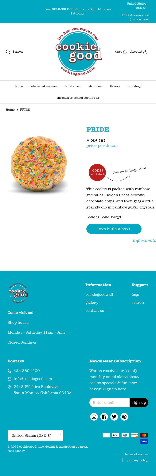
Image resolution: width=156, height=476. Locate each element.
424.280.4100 (141, 19)
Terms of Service (136, 454)
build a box (73, 86)
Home (10, 110)
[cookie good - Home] (78, 52)
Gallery (91, 302)
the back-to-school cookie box (78, 97)
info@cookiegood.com (137, 15)
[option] (39, 164)
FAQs (135, 294)
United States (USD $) (136, 6)
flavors (115, 86)
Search (138, 302)
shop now (95, 86)
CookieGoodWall (99, 294)
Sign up (139, 402)
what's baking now (43, 86)
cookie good (27, 446)
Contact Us (94, 310)
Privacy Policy (137, 460)
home (19, 86)
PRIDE (25, 110)
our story (134, 86)
